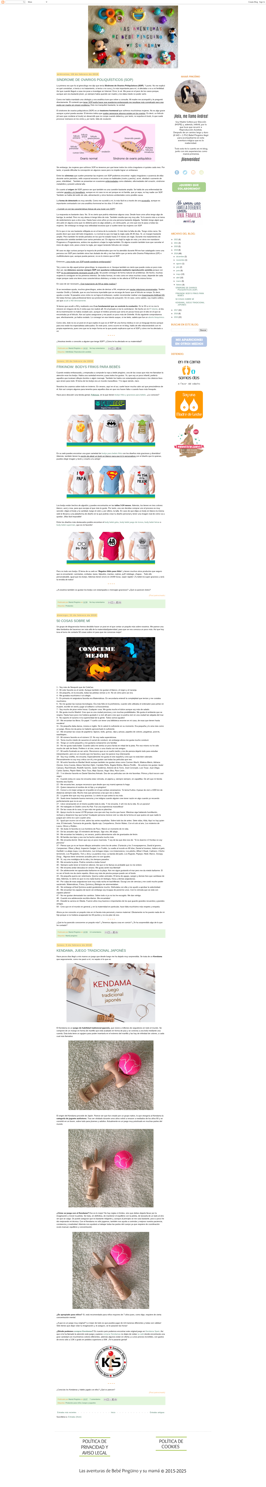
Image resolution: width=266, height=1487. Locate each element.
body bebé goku (112, 522)
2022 (176, 239)
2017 (176, 310)
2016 (176, 314)
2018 (176, 253)
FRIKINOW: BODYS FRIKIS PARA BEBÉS (88, 367)
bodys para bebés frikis (112, 453)
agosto (179, 264)
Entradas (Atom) (74, 1417)
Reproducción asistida (82, 352)
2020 (176, 246)
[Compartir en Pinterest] (120, 348)
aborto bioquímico (156, 317)
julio (178, 267)
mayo (178, 274)
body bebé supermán (66, 525)
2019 (176, 250)
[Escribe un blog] (112, 348)
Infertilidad (69, 352)
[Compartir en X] (114, 348)
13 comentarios (96, 932)
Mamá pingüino (71, 936)
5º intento (153, 309)
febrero (179, 285)
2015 (176, 317)
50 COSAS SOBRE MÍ (73, 621)
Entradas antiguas (157, 1412)
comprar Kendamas (83, 1331)
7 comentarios (95, 1399)
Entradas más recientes (66, 1412)
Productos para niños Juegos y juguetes (81, 1403)
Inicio (113, 1412)
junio (178, 271)
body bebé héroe (151, 522)
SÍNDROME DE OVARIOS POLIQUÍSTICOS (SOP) (95, 80)
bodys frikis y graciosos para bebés (130, 395)
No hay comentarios (97, 348)
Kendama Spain (153, 1331)
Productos (69, 606)
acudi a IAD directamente (75, 300)
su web (141, 1334)
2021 (176, 243)
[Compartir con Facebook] (117, 348)
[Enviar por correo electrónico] (109, 348)
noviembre (180, 260)
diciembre (180, 257)
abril (178, 278)
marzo (179, 281)
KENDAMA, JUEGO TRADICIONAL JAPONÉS (91, 950)
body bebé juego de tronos (131, 522)
